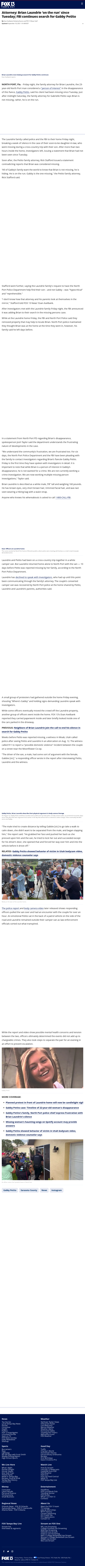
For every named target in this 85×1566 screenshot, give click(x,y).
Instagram (56, 1190)
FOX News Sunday (9, 1438)
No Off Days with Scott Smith (14, 1454)
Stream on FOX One (50, 1523)
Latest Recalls (7, 1491)
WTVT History (46, 1511)
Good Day (45, 1446)
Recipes (44, 1456)
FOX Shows (45, 1495)
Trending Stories (47, 1493)
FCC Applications (48, 1517)
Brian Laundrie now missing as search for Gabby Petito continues (25, 75)
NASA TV (44, 1478)
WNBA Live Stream (48, 1539)
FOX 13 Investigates (10, 1432)
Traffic (43, 1449)
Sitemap (5, 1441)
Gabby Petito (22, 92)
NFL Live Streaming (49, 1526)
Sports (5, 1446)
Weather (45, 1419)
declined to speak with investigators (33, 577)
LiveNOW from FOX (48, 1471)
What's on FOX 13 (48, 1497)
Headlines (45, 1489)
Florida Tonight (8, 1469)
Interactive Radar (48, 1424)
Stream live (6, 1526)
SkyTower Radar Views (50, 1422)
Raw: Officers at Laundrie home (13, 549)
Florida (5, 1425)
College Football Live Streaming (54, 1528)
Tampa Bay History (9, 1480)
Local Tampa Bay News (11, 1424)
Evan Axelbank (8, 21)
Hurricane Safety (48, 1431)
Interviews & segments (11, 1528)
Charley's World (47, 1451)
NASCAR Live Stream (49, 1532)
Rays (4, 1451)
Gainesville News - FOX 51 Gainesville (17, 1508)
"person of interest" (51, 88)
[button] (42, 23)
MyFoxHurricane (47, 1434)
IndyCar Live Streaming (50, 1533)
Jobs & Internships (48, 1510)
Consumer (6, 1427)
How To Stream (47, 1468)
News (44, 1190)
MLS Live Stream (47, 1541)
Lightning (6, 1453)
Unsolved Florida (9, 1434)
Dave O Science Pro (49, 1460)
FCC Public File (47, 1515)
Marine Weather (47, 1427)
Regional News (9, 1503)
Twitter (8, 1551)
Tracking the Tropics (49, 1432)
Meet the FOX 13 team (50, 1506)
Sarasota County (29, 1190)
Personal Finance (9, 1493)
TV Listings (45, 1508)
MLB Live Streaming (49, 1530)
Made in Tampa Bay (10, 1476)
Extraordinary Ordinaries (51, 1454)
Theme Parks (7, 1475)
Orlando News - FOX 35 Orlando (15, 1506)
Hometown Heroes (49, 1453)
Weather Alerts (47, 1429)
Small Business (8, 1497)
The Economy (7, 1495)
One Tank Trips (8, 1473)
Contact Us (45, 1519)
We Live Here (8, 1464)
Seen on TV (6, 1436)
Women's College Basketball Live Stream (57, 1537)
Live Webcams (47, 1425)
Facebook (4, 1551)
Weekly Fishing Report (11, 1456)
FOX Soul (44, 1475)
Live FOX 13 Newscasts (50, 1469)
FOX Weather (46, 1436)
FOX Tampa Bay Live (49, 1480)
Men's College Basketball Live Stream (56, 1535)
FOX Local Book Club (49, 1491)
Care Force (6, 1482)
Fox (8, 4)
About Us (45, 1503)
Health (4, 1429)
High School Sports (10, 1458)
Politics (5, 1431)
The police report (11, 908)
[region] (42, 117)
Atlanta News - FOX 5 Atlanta (13, 1510)
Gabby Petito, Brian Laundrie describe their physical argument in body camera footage (33, 813)
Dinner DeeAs (7, 1471)
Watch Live (46, 1464)
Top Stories (6, 1422)
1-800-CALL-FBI (63, 497)
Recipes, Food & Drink (11, 1478)
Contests (44, 1498)
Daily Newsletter (8, 1439)
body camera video (34, 908)
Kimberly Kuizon (18, 21)
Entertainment (48, 1486)
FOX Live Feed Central (50, 1476)
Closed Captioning (48, 1513)
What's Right (7, 1468)
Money (5, 1486)
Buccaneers (7, 1449)
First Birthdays (47, 1458)
